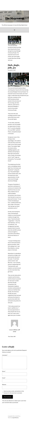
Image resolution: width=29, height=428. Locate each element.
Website (4, 384)
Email (4, 378)
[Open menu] (14, 30)
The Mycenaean (14, 18)
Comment (5, 355)
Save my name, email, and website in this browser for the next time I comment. (14, 392)
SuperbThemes (15, 417)
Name (4, 371)
